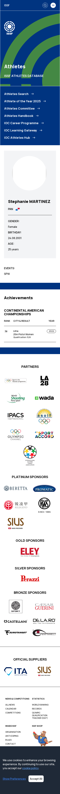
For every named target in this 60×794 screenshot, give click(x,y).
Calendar (10, 708)
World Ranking (40, 704)
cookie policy (30, 768)
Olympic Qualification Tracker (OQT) (40, 715)
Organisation (13, 732)
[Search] (45, 5)
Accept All (36, 779)
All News (10, 704)
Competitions (12, 712)
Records (37, 708)
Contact (10, 744)
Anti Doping (11, 736)
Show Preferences (14, 779)
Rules (8, 740)
